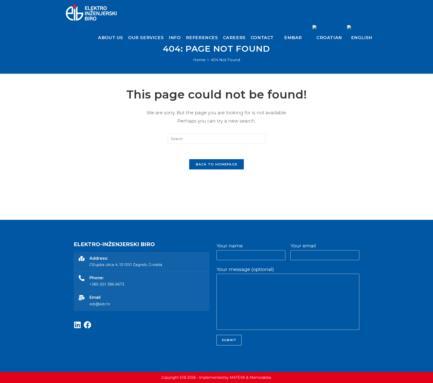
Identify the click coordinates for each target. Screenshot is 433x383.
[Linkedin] (77, 325)
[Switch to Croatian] (327, 37)
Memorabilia (260, 377)
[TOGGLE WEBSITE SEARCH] (379, 37)
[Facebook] (87, 325)
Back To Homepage (217, 164)
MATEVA (237, 377)
